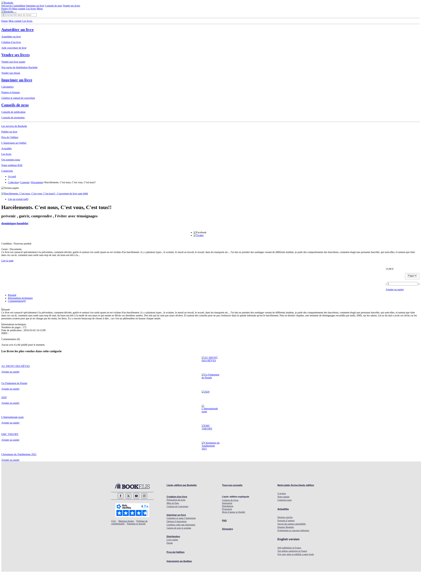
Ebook (170, 543)
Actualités (6, 148)
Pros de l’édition (9, 137)
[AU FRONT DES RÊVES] (211, 360)
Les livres (31, 8)
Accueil (12, 176)
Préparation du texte (176, 500)
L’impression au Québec (14, 142)
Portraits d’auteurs (286, 520)
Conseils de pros (53, 5)
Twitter (128, 496)
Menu (40, 8)
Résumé (12, 295)
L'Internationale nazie (12, 417)
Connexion (7, 170)
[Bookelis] (7, 2)
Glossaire (227, 528)
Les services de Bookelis (14, 126)
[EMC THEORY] (211, 428)
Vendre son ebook (10, 73)
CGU (113, 521)
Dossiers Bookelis (285, 527)
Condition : (7, 243)
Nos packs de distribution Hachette (19, 67)
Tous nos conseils (232, 485)
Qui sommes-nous (10, 159)
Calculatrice (7, 86)
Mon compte (18, 8)
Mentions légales (126, 521)
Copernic (25, 182)
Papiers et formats (10, 92)
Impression (227, 503)
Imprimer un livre (35, 5)
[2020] (206, 391)
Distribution (173, 536)
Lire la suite (7, 260)
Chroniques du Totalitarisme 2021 (19, 454)
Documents (37, 182)
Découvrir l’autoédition (13, 5)
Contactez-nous (284, 500)
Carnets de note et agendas (179, 528)
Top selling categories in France (292, 551)
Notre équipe (283, 497)
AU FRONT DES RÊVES (15, 366)
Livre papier (172, 539)
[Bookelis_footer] (132, 485)
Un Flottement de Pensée (14, 383)
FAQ (224, 520)
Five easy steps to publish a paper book (295, 554)
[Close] (15, 12)
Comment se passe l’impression (181, 518)
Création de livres (230, 500)
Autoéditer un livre (17, 29)
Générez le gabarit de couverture (18, 98)
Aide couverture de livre (13, 47)
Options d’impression (176, 521)
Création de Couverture (177, 506)
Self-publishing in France (289, 548)
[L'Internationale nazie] (211, 411)
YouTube (136, 496)
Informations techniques (20, 298)
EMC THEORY (10, 434)
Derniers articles (285, 517)
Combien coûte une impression (181, 524)
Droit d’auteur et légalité (233, 512)
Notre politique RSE (12, 165)
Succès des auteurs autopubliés (291, 524)
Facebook (120, 496)
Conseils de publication (13, 112)
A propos (281, 493)
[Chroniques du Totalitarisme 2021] (211, 448)
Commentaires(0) (17, 301)
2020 (4, 397)
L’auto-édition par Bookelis (182, 485)
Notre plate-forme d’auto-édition (295, 485)
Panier (4, 21)
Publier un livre (9, 131)
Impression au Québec (179, 561)
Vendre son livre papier (13, 61)
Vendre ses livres (71, 5)
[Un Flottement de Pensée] (211, 377)
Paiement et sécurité (136, 523)
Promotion (227, 509)
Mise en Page (173, 503)
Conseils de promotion (13, 117)
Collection (13, 182)
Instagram (144, 496)
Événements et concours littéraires (293, 530)
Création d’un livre (11, 42)
